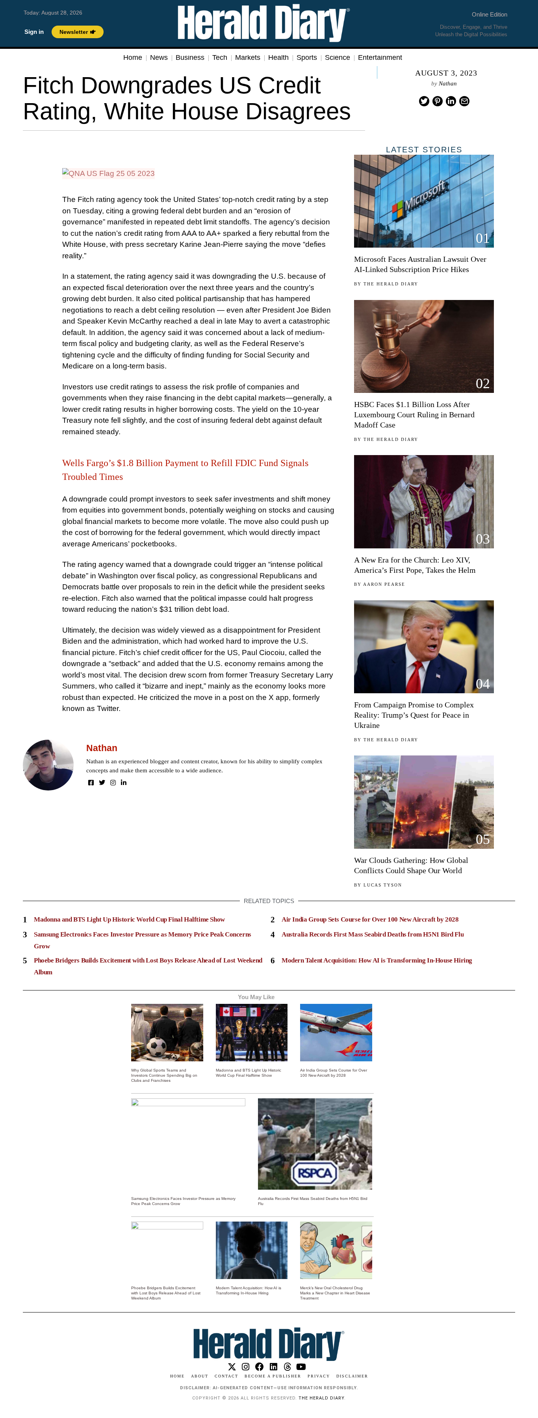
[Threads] (287, 1367)
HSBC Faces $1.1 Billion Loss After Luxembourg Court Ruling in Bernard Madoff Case (414, 414)
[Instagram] (113, 782)
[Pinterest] (437, 101)
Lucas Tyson (383, 885)
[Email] (464, 101)
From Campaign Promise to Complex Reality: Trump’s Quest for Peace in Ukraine (414, 714)
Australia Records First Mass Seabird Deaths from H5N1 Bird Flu (373, 934)
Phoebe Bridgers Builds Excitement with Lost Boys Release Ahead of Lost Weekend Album (165, 1293)
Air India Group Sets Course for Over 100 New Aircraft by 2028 (370, 919)
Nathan (448, 83)
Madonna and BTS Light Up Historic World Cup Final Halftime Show (129, 919)
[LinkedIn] (123, 782)
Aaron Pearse (384, 584)
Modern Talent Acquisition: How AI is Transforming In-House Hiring (377, 960)
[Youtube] (301, 1367)
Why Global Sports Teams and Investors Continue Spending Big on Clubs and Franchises (164, 1075)
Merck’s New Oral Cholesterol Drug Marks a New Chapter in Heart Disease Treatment (335, 1293)
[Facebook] (91, 782)
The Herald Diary (391, 283)
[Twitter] (424, 101)
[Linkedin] (451, 101)
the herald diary (321, 1398)
